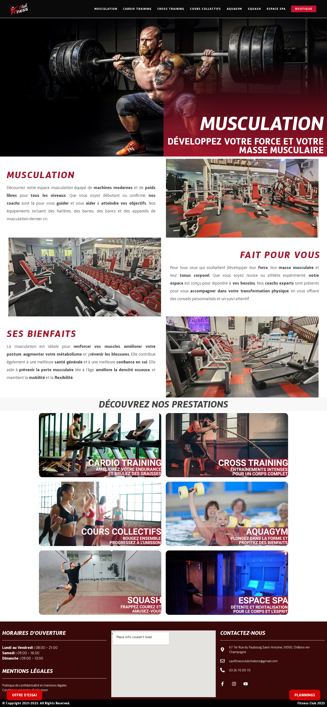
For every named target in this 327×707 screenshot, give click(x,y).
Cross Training (170, 8)
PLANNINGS (305, 695)
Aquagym (234, 8)
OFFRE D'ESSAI (24, 695)
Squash (254, 8)
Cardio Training (137, 8)
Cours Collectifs (205, 8)
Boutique (303, 8)
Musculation (105, 8)
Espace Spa (276, 8)
